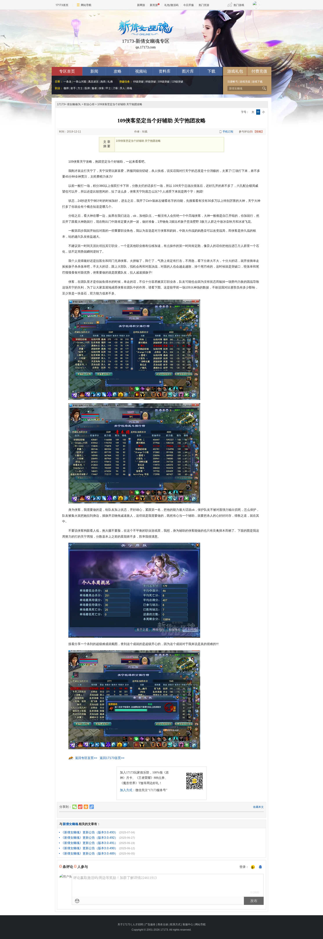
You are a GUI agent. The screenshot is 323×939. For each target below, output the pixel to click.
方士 (80, 88)
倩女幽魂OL (74, 104)
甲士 (108, 88)
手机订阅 (228, 131)
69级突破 (138, 81)
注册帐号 (232, 81)
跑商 (103, 81)
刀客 (115, 88)
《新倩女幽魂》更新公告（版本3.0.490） (89, 848)
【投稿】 (258, 131)
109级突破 (164, 81)
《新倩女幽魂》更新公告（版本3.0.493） (89, 832)
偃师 (66, 88)
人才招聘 (137, 924)
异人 (122, 88)
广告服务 (150, 924)
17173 (61, 104)
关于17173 (124, 924)
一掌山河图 (79, 81)
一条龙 (67, 81)
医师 (87, 88)
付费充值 (259, 71)
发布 (253, 901)
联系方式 (175, 924)
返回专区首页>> (86, 758)
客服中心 (188, 924)
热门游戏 (239, 5)
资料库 (165, 71)
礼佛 (110, 81)
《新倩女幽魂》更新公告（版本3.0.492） (89, 837)
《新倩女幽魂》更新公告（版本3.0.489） (89, 853)
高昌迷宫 (93, 81)
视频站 (141, 71)
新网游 (141, 5)
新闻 (94, 71)
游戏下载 (257, 81)
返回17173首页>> (112, 758)
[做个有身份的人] (253, 867)
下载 (211, 71)
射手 (73, 88)
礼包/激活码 (171, 5)
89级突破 (150, 81)
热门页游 (204, 5)
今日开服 (188, 5)
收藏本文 (258, 807)
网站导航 (86, 5)
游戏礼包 (235, 71)
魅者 (94, 88)
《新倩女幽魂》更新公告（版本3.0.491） (89, 843)
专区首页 (67, 71)
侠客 (101, 88)
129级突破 (177, 81)
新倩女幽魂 (70, 824)
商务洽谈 (163, 924)
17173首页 (62, 5)
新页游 (154, 5)
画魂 (129, 88)
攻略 (118, 71)
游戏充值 (245, 81)
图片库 (188, 71)
